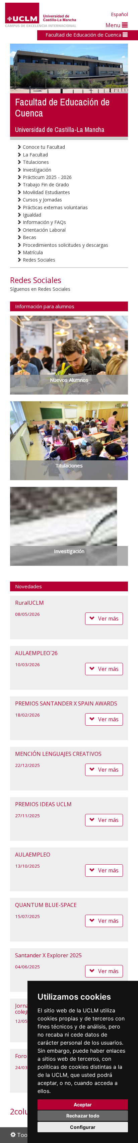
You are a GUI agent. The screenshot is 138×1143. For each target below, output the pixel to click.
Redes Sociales (38, 260)
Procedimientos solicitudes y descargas (64, 245)
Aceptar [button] (83, 1104)
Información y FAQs (43, 222)
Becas (28, 237)
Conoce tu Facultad (43, 147)
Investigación (36, 170)
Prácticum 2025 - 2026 (46, 177)
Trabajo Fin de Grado (45, 184)
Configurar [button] (82, 1127)
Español (119, 14)
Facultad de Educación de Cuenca (84, 34)
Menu (114, 25)
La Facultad (34, 154)
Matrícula (32, 252)
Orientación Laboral (43, 230)
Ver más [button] (108, 618)
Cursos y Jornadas (41, 199)
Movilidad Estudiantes (45, 192)
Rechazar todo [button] (82, 1115)
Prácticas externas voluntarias (54, 207)
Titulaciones (35, 162)
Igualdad (31, 215)
